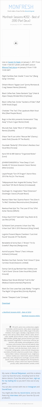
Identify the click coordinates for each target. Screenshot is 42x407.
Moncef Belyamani (19, 373)
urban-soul (23, 361)
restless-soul (16, 356)
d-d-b (37, 333)
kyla (18, 346)
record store (25, 393)
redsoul (16, 354)
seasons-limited (34, 356)
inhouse (33, 340)
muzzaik (8, 350)
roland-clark (24, 356)
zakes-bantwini (24, 363)
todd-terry (10, 361)
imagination (17, 340)
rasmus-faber (9, 354)
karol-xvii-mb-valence (28, 344)
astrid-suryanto (18, 329)
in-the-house (26, 340)
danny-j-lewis (15, 335)
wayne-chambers (33, 361)
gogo (19, 338)
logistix (6, 348)
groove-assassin (27, 338)
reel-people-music (25, 354)
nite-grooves (35, 350)
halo (5, 340)
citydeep (23, 333)
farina (31, 337)
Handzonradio (27, 24)
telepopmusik (24, 360)
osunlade (7, 352)
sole (11, 358)
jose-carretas (17, 344)
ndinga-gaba (16, 350)
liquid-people (31, 346)
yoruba (12, 363)
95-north (15, 327)
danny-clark (7, 335)
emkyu (26, 337)
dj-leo (32, 335)
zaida (17, 363)
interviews (14, 395)
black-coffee (23, 331)
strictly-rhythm (14, 360)
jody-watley (18, 342)
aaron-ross (22, 327)
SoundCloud (6, 389)
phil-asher (13, 352)
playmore (20, 352)
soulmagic (25, 358)
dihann (27, 335)
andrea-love (30, 327)
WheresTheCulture (9, 67)
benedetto (15, 331)
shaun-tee (6, 358)
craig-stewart (30, 333)
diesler (22, 335)
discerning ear (29, 11)
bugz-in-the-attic (33, 331)
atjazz (29, 329)
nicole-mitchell (25, 350)
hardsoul (10, 340)
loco (37, 346)
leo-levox (23, 346)
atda (25, 329)
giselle (15, 338)
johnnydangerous (28, 342)
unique (17, 361)
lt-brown (11, 348)
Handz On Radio (14, 62)
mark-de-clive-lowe (21, 348)
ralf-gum (36, 352)
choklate (8, 333)
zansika (32, 363)
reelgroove (35, 354)
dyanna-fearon (18, 337)
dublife (11, 337)
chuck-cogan (15, 333)
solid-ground (17, 358)
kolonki (14, 346)
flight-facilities (8, 338)
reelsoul (8, 356)
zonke (37, 363)
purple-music (28, 352)
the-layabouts (34, 360)
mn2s (29, 348)
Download (6, 303)
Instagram (32, 387)
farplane (36, 337)
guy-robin (35, 338)
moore (34, 348)
